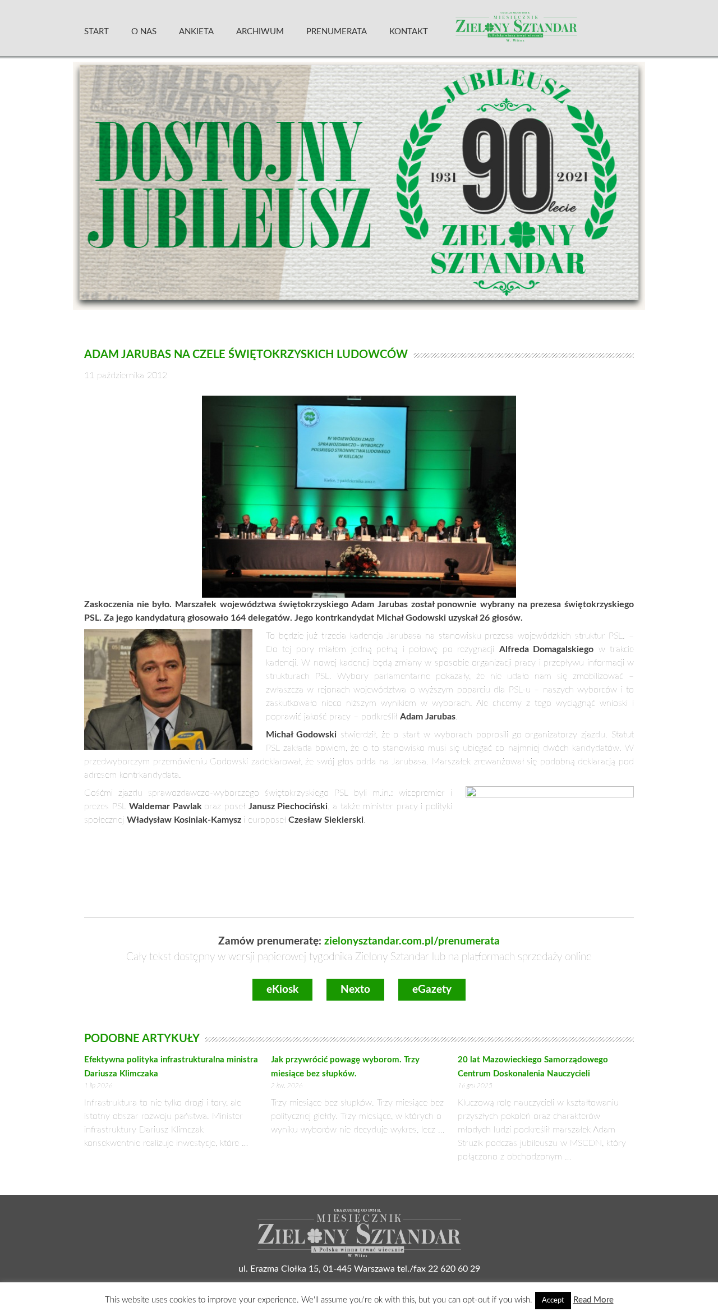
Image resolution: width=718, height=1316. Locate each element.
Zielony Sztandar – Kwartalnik (543, 31)
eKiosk (282, 989)
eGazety (432, 989)
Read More (593, 1300)
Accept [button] (553, 1300)
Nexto (355, 989)
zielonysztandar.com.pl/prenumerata (412, 941)
